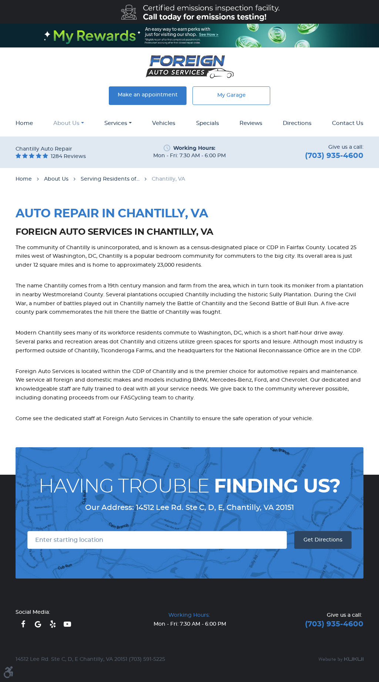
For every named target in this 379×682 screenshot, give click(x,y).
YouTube (67, 624)
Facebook (23, 624)
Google (37, 624)
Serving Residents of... (110, 179)
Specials (207, 123)
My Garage (231, 95)
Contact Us (347, 123)
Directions (297, 123)
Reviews (250, 123)
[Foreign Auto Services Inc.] (190, 66)
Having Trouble (189, 486)
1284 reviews (68, 156)
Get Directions (322, 540)
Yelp (52, 624)
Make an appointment (148, 95)
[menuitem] (24, 123)
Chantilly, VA (168, 179)
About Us (66, 123)
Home (24, 123)
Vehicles (163, 123)
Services (115, 123)
